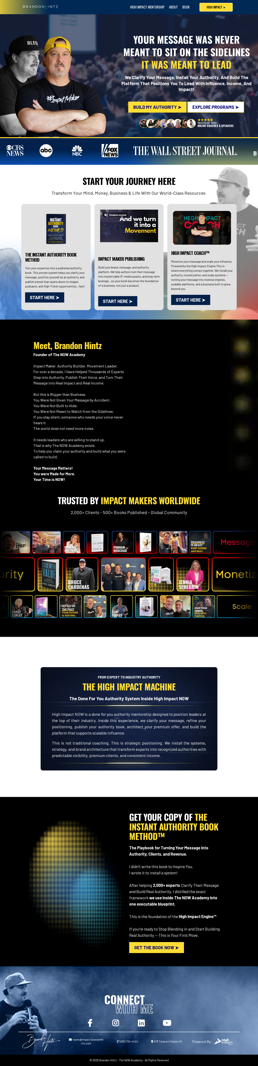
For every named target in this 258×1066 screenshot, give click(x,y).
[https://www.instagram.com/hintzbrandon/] (116, 1022)
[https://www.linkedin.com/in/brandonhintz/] (142, 1022)
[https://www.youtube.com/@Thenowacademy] (167, 1022)
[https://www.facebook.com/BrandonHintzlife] (90, 1022)
